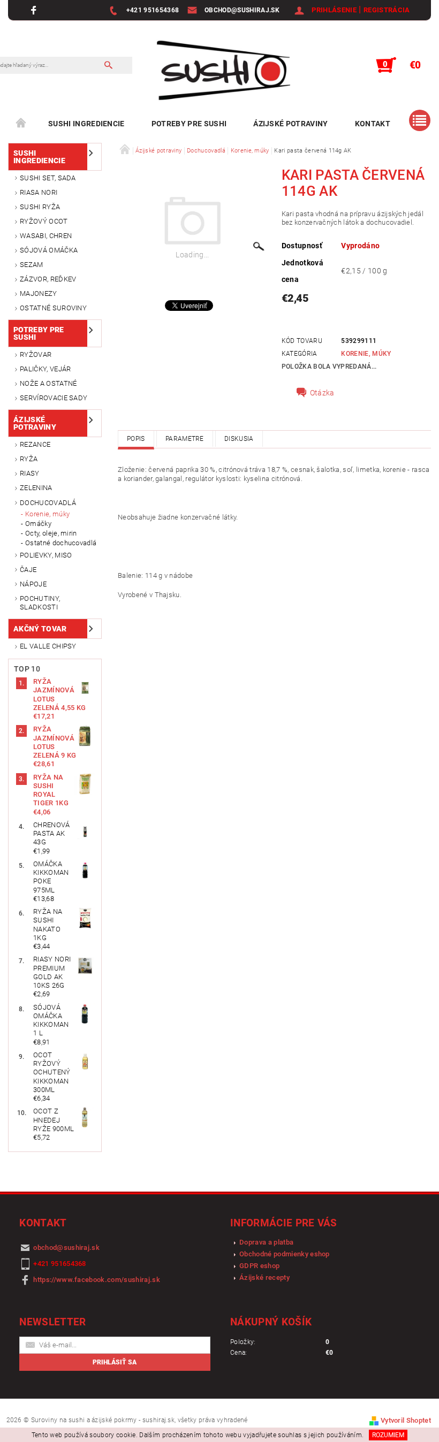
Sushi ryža (40, 207)
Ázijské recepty (264, 1277)
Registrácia (387, 10)
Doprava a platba (266, 1242)
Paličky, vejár (45, 369)
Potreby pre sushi (189, 123)
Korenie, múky (47, 514)
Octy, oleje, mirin (51, 533)
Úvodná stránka (21, 124)
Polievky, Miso (46, 555)
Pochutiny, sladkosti (40, 602)
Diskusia (239, 438)
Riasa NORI (38, 192)
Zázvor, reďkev (48, 279)
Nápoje (33, 584)
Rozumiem (388, 1435)
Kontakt (372, 123)
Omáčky (38, 524)
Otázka (322, 392)
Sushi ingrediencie (86, 123)
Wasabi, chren (46, 236)
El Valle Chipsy (48, 646)
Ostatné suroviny (53, 308)
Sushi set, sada (48, 178)
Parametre (184, 438)
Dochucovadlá (48, 503)
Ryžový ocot (44, 221)
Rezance (35, 444)
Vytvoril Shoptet (406, 1420)
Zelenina (36, 488)
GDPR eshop (259, 1266)
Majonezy (38, 293)
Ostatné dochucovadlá (60, 543)
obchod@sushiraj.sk (66, 1247)
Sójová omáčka (49, 250)
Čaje (28, 570)
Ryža (28, 459)
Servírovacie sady (53, 398)
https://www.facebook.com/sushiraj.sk (96, 1280)
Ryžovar (35, 354)
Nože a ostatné (48, 383)
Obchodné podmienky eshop (284, 1254)
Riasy (30, 473)
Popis (136, 438)
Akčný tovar (40, 628)
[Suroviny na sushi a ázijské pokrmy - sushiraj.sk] (219, 70)
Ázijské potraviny (290, 123)
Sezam (31, 265)
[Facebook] (35, 9)
